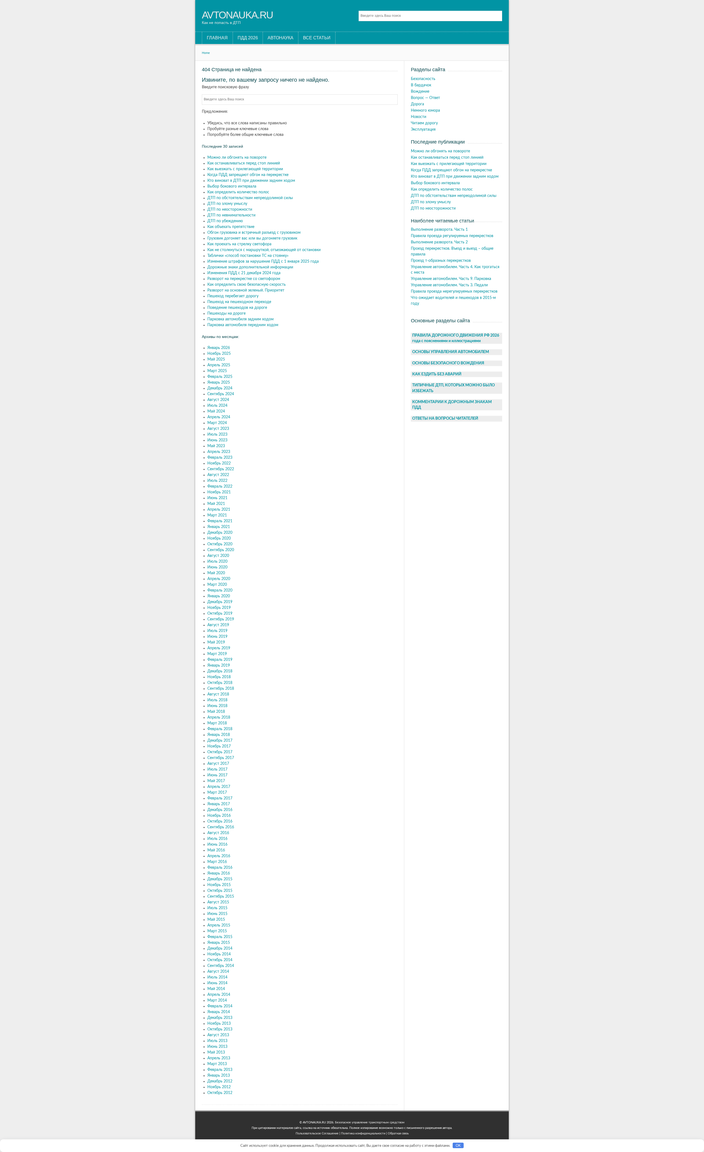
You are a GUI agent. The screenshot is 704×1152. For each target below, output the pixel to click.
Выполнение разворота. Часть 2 (439, 242)
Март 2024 (217, 423)
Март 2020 (217, 585)
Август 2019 (218, 625)
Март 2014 (217, 1000)
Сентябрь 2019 (220, 619)
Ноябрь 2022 (219, 463)
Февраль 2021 (219, 521)
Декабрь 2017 (219, 741)
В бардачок (421, 85)
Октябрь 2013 (219, 1029)
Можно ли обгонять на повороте (236, 158)
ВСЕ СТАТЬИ (317, 37)
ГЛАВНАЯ (217, 37)
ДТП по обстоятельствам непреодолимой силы (250, 198)
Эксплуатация (423, 129)
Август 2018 (218, 694)
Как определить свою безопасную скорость (246, 285)
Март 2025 (217, 371)
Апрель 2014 (218, 995)
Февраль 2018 (219, 729)
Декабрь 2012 (219, 1081)
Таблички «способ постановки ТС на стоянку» (247, 256)
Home (206, 52)
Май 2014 (216, 989)
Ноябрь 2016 (219, 816)
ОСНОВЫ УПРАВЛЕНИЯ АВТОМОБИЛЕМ (450, 352)
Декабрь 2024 (219, 388)
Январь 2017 (218, 804)
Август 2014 (218, 972)
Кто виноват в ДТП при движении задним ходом (251, 181)
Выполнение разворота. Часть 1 (439, 230)
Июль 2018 (217, 700)
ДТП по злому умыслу (227, 204)
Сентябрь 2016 (220, 827)
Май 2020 (216, 573)
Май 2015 (216, 920)
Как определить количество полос (238, 192)
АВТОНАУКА (280, 37)
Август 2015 (218, 902)
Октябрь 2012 (219, 1093)
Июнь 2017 (217, 775)
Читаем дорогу (424, 123)
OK (458, 1145)
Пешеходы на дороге (226, 313)
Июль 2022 (217, 481)
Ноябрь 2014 (219, 954)
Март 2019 (217, 654)
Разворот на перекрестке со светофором (243, 279)
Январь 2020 (218, 596)
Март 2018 (217, 723)
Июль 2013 (217, 1041)
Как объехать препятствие (230, 227)
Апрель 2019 (218, 648)
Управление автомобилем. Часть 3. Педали (449, 285)
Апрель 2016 (218, 856)
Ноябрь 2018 (219, 677)
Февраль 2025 (219, 377)
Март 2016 (217, 862)
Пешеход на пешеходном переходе (239, 302)
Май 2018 (216, 712)
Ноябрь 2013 (219, 1023)
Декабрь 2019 (219, 602)
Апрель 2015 (218, 925)
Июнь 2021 (217, 498)
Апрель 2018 (218, 717)
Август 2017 (218, 764)
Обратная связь (398, 1133)
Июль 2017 (217, 769)
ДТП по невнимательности (231, 215)
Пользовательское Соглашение (317, 1133)
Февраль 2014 (219, 1006)
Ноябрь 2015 (219, 885)
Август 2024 (218, 400)
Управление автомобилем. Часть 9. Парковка (451, 279)
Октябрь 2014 (219, 960)
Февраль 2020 (219, 590)
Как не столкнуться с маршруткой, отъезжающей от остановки (264, 250)
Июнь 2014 (217, 983)
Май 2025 (216, 359)
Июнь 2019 (217, 637)
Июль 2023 (217, 434)
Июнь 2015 (217, 914)
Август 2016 (218, 833)
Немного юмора (425, 110)
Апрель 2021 (218, 510)
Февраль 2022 (219, 486)
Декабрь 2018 (219, 671)
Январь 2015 (218, 943)
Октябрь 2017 (219, 752)
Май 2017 (216, 781)
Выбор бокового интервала (231, 186)
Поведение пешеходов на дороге (237, 308)
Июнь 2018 (217, 706)
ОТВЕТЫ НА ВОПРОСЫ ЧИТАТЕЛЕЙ (445, 418)
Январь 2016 (218, 873)
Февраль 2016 (219, 868)
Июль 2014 (217, 977)
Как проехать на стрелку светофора (239, 244)
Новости (418, 117)
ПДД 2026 (248, 37)
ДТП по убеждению (225, 221)
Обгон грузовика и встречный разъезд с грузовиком (254, 233)
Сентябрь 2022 (220, 469)
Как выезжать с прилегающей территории (245, 169)
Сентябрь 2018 (220, 689)
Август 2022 (218, 475)
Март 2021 (217, 515)
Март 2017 (217, 792)
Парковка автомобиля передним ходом (242, 325)
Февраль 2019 (219, 660)
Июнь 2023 (217, 440)
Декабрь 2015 (219, 879)
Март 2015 (217, 931)
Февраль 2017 (219, 798)
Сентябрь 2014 (220, 966)
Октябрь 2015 (219, 891)
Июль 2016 (217, 839)
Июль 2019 (217, 631)
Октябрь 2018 (219, 683)
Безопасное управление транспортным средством (370, 1122)
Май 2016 (216, 850)
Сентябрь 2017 (220, 758)
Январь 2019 (218, 665)
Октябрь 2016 (219, 821)
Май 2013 (216, 1052)
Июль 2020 (217, 561)
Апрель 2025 (218, 365)
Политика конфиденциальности (363, 1133)
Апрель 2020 (218, 579)
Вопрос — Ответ (425, 98)
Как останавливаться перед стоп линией (243, 163)
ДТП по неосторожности (229, 209)
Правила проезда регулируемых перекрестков (452, 236)
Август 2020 (218, 556)
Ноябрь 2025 (219, 354)
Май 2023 (216, 446)
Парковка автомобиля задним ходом (240, 319)
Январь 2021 (218, 527)
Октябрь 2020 (219, 544)
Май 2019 (216, 642)
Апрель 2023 (218, 452)
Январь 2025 (218, 382)
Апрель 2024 (218, 417)
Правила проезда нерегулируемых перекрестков (454, 291)
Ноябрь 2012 (219, 1087)
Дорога (417, 104)
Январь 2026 (218, 348)
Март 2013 (217, 1064)
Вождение (420, 92)
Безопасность (423, 79)
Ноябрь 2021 (219, 492)
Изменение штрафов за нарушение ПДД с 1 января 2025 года (263, 261)
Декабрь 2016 (219, 810)
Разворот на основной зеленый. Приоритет (245, 290)
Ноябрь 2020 (219, 538)
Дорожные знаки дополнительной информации (250, 267)
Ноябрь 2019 (219, 608)
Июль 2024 (217, 406)
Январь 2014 (218, 1012)
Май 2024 (216, 411)
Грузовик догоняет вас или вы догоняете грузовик (252, 238)
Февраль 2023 (219, 458)
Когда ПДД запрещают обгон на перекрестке (247, 175)
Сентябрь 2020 (220, 550)
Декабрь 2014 (219, 948)
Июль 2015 (217, 908)
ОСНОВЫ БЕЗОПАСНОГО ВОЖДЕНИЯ (448, 363)
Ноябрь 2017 (219, 746)
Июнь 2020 (217, 567)
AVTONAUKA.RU (237, 15)
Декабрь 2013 (219, 1018)
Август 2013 (218, 1035)
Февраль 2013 (219, 1070)
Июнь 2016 (217, 844)
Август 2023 (218, 429)
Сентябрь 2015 (220, 896)
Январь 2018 (218, 735)
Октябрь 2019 (219, 613)
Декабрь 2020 (219, 533)
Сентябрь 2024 (220, 394)
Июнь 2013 (217, 1047)
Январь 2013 (218, 1075)
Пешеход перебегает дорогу (232, 296)
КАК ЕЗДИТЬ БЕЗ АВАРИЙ (436, 374)
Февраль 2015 (219, 937)
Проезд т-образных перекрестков (441, 261)
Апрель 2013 (218, 1058)
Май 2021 (216, 504)
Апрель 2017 (218, 787)
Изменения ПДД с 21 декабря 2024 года (243, 273)
